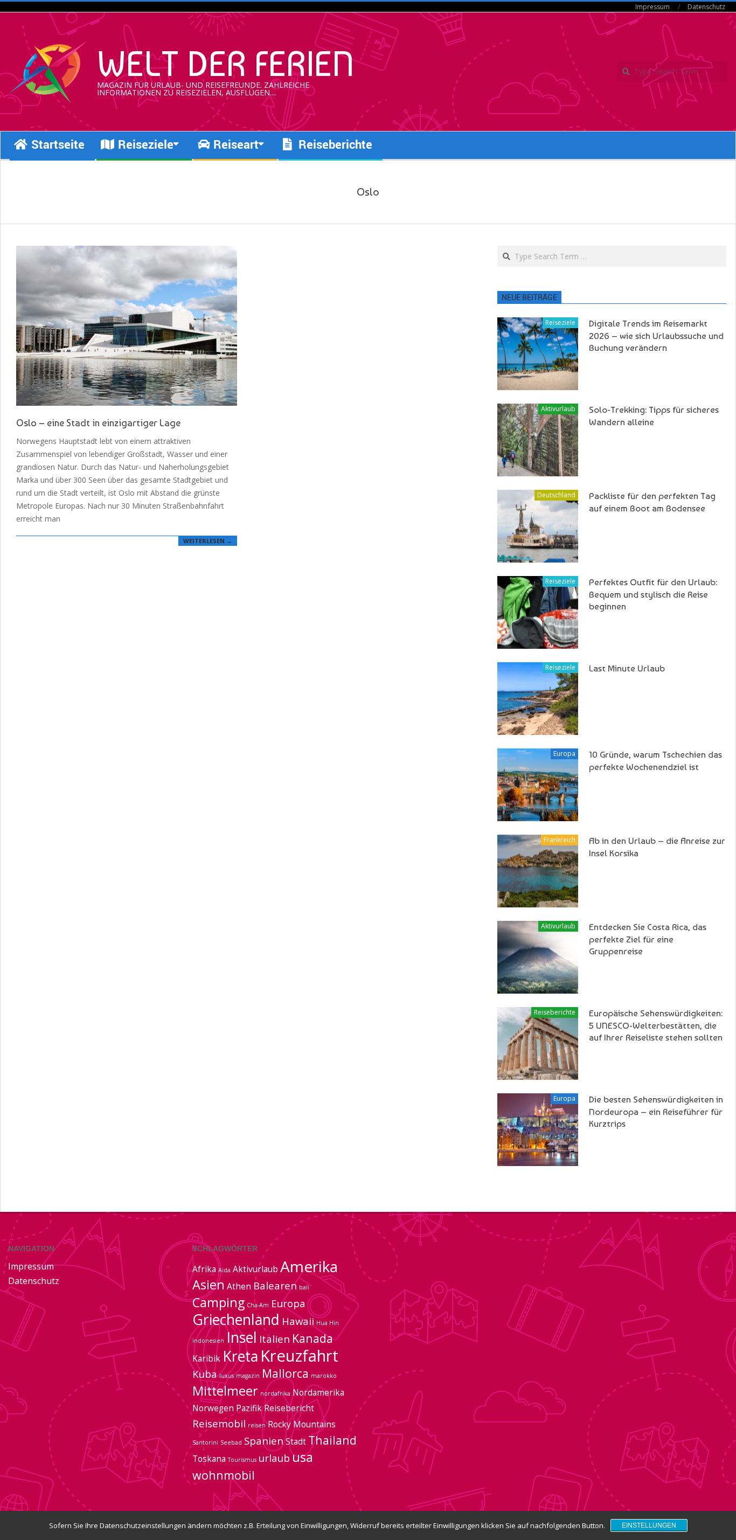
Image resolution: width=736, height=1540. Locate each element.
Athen (239, 1286)
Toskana (209, 1459)
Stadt (296, 1441)
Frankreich (559, 839)
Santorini (205, 1442)
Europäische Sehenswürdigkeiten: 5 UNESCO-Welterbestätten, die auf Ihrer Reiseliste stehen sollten (656, 1025)
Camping (218, 1302)
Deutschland (556, 495)
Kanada (312, 1338)
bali (304, 1287)
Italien (274, 1338)
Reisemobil (219, 1423)
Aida (224, 1270)
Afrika (204, 1269)
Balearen (275, 1285)
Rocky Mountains (302, 1424)
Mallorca (285, 1373)
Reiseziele (560, 322)
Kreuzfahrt (299, 1355)
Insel (241, 1337)
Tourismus (242, 1459)
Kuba (204, 1374)
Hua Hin (327, 1323)
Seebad (231, 1442)
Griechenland (236, 1319)
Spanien (263, 1440)
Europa (564, 753)
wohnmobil (223, 1475)
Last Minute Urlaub (627, 668)
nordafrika (275, 1393)
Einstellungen (649, 1525)
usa (302, 1457)
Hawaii (298, 1321)
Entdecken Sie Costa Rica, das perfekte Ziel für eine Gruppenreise (647, 938)
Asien (208, 1284)
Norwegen (213, 1408)
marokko (324, 1375)
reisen (257, 1425)
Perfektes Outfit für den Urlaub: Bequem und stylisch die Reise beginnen (653, 594)
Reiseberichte (554, 1012)
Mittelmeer (225, 1390)
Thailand (332, 1440)
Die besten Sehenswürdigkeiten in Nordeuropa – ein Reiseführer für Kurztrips (656, 1111)
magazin (248, 1375)
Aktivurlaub (558, 408)
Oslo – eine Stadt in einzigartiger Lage (98, 422)
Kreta (240, 1356)
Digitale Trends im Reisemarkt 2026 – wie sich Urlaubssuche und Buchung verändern (656, 335)
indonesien (208, 1340)
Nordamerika (318, 1392)
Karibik (206, 1358)
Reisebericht (289, 1408)
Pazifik (249, 1408)
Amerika (309, 1266)
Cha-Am (258, 1305)
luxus (226, 1375)
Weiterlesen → (207, 541)
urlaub (274, 1458)
